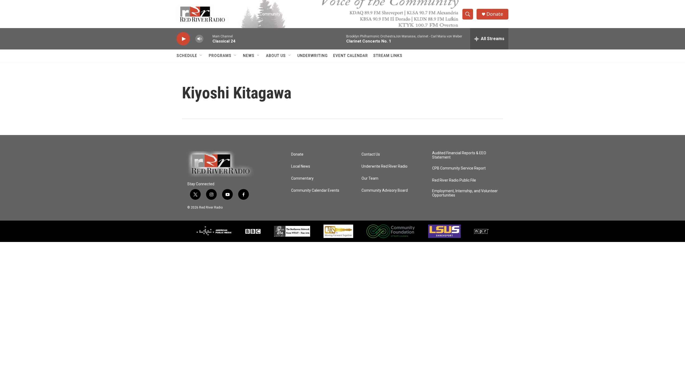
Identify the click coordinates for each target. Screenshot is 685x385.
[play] (183, 39)
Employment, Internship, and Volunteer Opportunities (465, 193)
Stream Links (387, 55)
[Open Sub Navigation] (201, 55)
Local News (300, 166)
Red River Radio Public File (454, 180)
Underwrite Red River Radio (384, 166)
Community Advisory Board (384, 190)
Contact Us (370, 154)
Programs (220, 55)
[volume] (199, 39)
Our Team (369, 178)
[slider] (208, 38)
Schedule (187, 55)
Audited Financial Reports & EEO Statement (459, 155)
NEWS (248, 55)
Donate (494, 14)
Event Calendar (350, 55)
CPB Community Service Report (459, 168)
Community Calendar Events (315, 190)
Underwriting (312, 55)
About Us (276, 55)
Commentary (302, 178)
